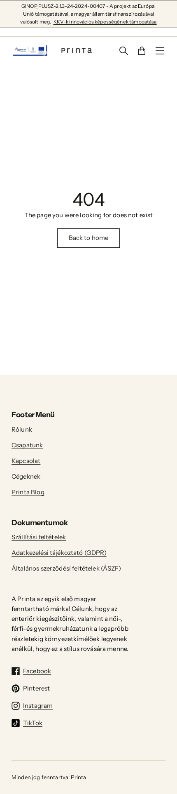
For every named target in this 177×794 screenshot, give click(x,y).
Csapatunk (27, 445)
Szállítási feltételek (39, 537)
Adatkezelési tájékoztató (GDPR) (59, 553)
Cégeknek (26, 476)
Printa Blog (28, 492)
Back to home (89, 238)
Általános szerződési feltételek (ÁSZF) (66, 568)
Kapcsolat (26, 461)
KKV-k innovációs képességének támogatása (105, 22)
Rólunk (22, 429)
